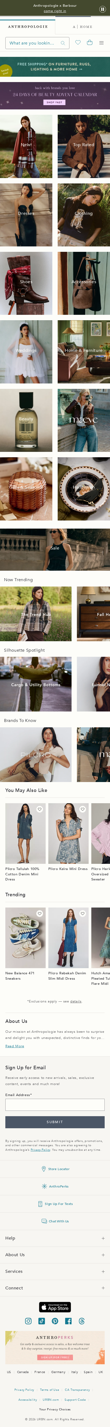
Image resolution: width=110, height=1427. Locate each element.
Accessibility (27, 1400)
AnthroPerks (59, 1186)
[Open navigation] (101, 43)
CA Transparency (77, 1390)
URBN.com (51, 1400)
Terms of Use (49, 1390)
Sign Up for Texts (59, 1204)
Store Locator (59, 1169)
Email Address (17, 1095)
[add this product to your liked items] (40, 809)
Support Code (75, 1400)
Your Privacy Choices (55, 1409)
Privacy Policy (40, 1150)
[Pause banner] (103, 9)
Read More (14, 1046)
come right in (55, 11)
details (75, 1001)
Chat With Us (59, 1221)
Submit (55, 1122)
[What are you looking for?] (63, 43)
